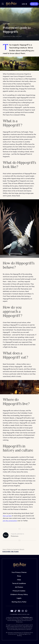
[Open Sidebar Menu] (3, 3)
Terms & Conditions (19, 583)
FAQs (19, 580)
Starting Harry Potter (19, 602)
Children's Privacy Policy (19, 594)
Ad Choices (19, 587)
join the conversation (10, 521)
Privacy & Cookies (19, 591)
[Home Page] (11, 4)
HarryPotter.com (27, 617)
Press (19, 576)
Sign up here (7, 516)
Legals (19, 598)
